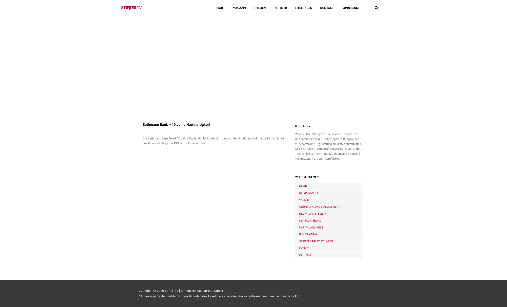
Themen (260, 8)
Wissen (304, 199)
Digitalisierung (310, 220)
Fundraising (308, 234)
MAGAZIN (239, 8)
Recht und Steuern (313, 213)
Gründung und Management (319, 206)
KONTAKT (327, 8)
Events (304, 248)
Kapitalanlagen (311, 227)
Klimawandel (309, 192)
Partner (280, 8)
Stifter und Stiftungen (316, 241)
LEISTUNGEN (303, 8)
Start (220, 8)
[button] (376, 8)
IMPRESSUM (350, 8)
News (303, 186)
